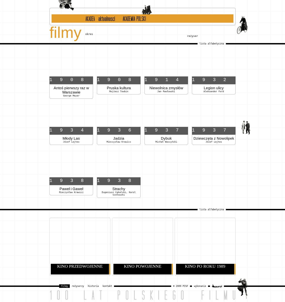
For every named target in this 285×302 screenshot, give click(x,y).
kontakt (107, 286)
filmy (64, 286)
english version (132, 18)
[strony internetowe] (217, 286)
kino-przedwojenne (109, 35)
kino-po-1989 (160, 35)
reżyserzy (78, 286)
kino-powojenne (137, 35)
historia (88, 18)
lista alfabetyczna (212, 43)
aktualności (106, 18)
